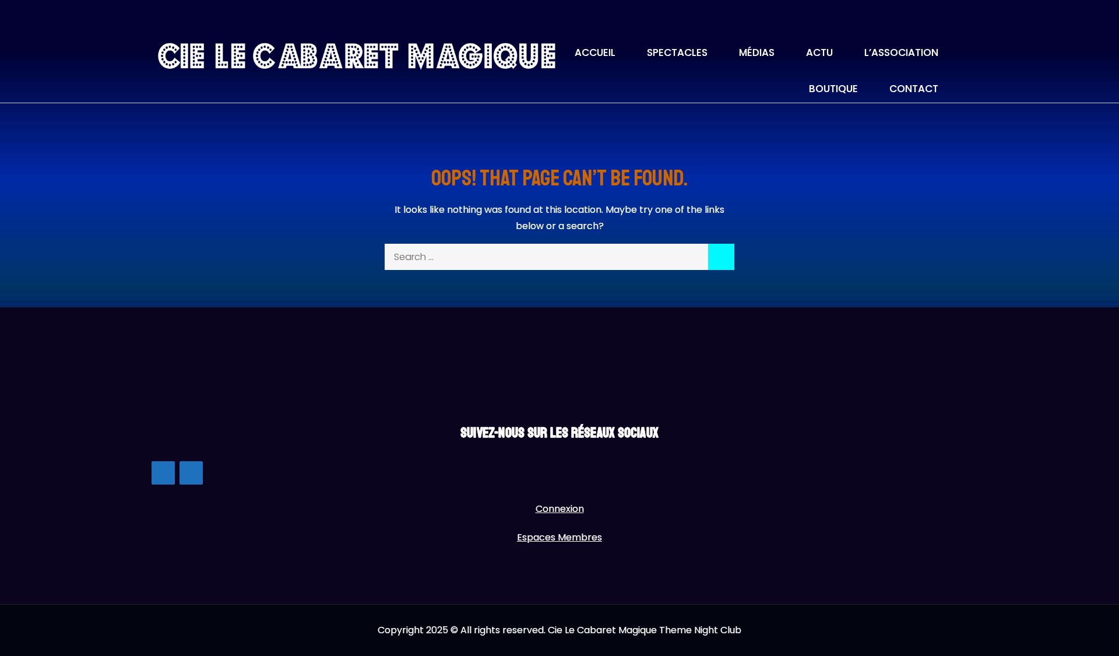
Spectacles (677, 52)
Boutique (833, 89)
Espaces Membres (559, 537)
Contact (913, 89)
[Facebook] (163, 473)
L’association (901, 52)
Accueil (595, 52)
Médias (757, 52)
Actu (819, 52)
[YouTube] (191, 473)
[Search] (721, 257)
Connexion (560, 508)
